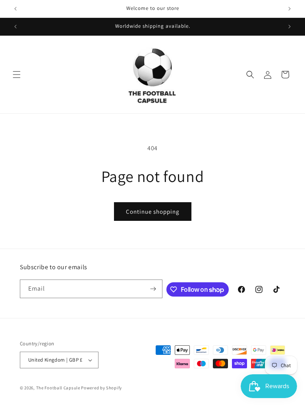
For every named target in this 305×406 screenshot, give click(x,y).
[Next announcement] (289, 8)
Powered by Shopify (101, 388)
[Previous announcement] (15, 8)
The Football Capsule (58, 388)
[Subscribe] (153, 289)
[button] (16, 74)
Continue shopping (153, 211)
